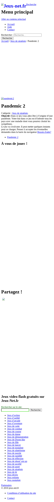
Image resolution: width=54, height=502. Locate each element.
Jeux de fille (13, 442)
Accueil (11, 24)
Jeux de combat (14, 429)
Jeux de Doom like (16, 439)
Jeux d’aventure (14, 423)
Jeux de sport (13, 466)
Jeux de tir (12, 472)
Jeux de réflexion (15, 458)
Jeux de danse (13, 434)
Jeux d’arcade (13, 420)
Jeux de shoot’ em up (17, 461)
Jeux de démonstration (17, 437)
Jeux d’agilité (13, 418)
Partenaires (6, 485)
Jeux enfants (13, 477)
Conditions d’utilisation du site (21, 493)
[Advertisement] (27, 69)
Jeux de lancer (14, 445)
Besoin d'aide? (44, 132)
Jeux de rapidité (14, 456)
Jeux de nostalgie (15, 447)
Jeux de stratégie (18, 41)
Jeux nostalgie (14, 480)
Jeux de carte (13, 426)
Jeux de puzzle (14, 453)
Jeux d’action (13, 415)
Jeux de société (14, 464)
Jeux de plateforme (16, 450)
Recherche (31, 4)
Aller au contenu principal (13, 19)
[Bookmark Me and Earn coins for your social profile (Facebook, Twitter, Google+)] (3, 299)
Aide (9, 27)
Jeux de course (14, 431)
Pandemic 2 (12, 137)
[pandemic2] (7, 98)
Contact (11, 29)
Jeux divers (12, 474)
